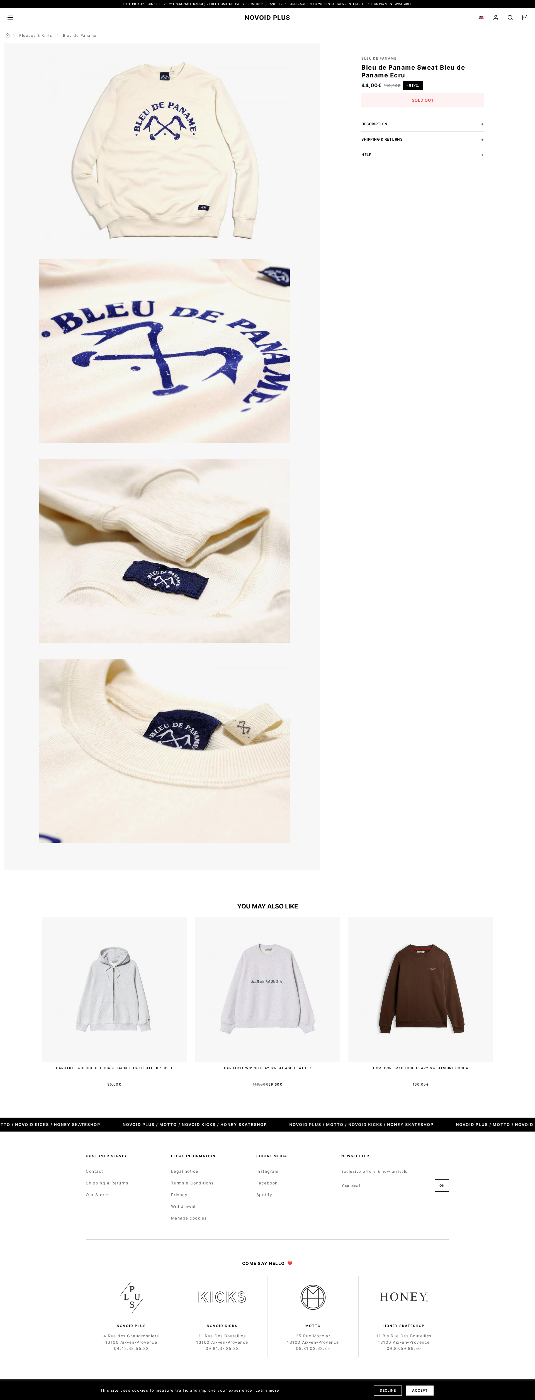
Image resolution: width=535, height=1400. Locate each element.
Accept (420, 1390)
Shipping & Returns (107, 1183)
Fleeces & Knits (35, 35)
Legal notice (184, 1171)
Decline (388, 1390)
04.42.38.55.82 (131, 1348)
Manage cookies (189, 1218)
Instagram (267, 1171)
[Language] (481, 17)
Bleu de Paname (80, 35)
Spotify (264, 1194)
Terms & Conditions (192, 1183)
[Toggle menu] (10, 17)
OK (441, 1186)
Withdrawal (183, 1206)
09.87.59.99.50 (404, 1348)
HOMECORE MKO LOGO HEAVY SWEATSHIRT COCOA (420, 1068)
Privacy (179, 1194)
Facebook (267, 1183)
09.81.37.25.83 (222, 1348)
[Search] (510, 17)
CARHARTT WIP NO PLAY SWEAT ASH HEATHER (267, 1068)
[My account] (496, 17)
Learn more (267, 1390)
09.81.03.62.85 (313, 1348)
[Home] (7, 35)
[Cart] (525, 17)
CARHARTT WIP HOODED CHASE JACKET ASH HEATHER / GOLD (114, 1068)
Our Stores (98, 1194)
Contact (94, 1171)
